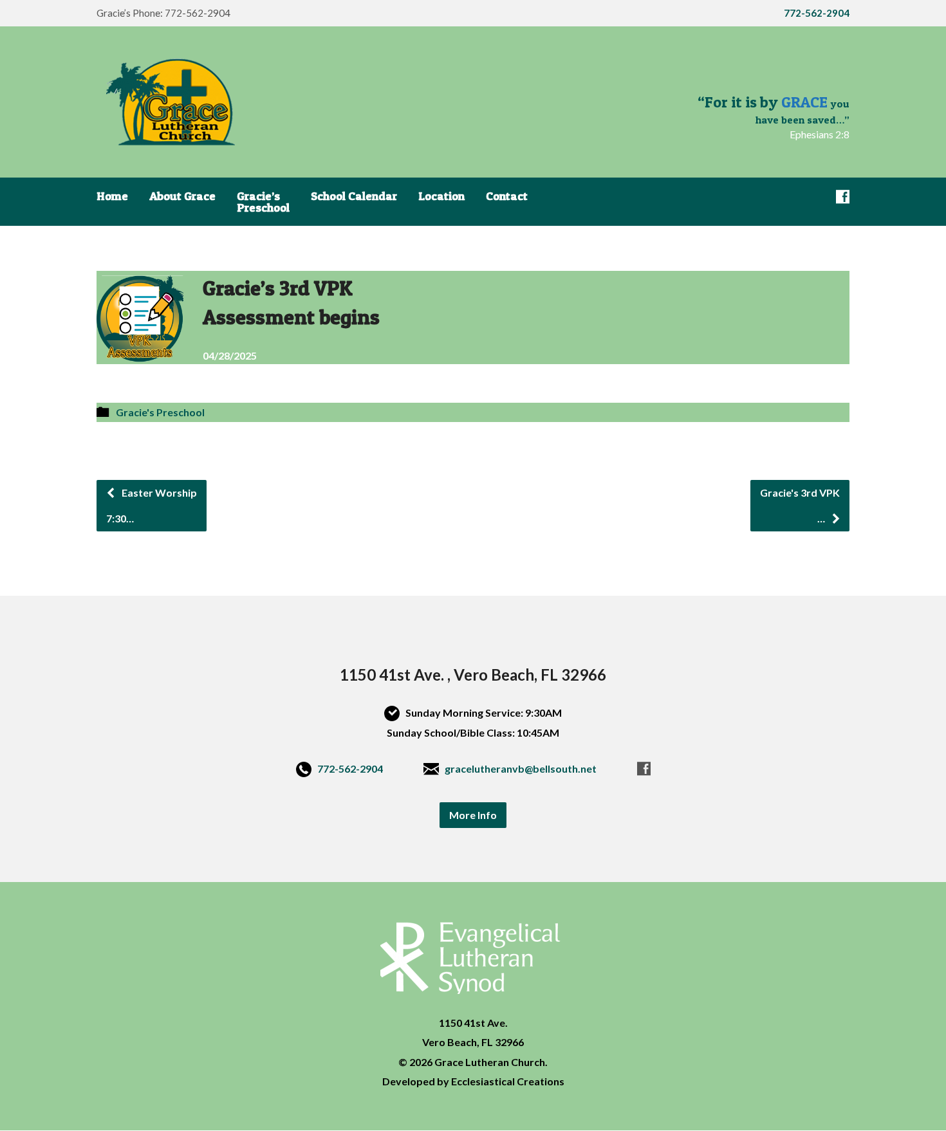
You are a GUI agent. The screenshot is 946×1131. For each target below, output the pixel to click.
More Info (473, 815)
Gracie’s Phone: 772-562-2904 (163, 13)
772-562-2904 (350, 768)
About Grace (182, 196)
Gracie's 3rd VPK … (800, 505)
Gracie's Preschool (160, 412)
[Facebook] (842, 196)
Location (441, 196)
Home (112, 196)
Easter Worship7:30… (151, 505)
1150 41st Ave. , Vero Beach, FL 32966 (473, 674)
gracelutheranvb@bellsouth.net (521, 768)
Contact (507, 196)
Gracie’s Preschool (263, 202)
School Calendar (354, 196)
